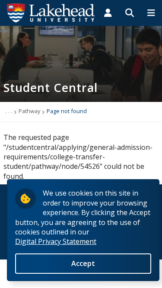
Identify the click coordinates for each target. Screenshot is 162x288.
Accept (83, 263)
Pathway (29, 111)
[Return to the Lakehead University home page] (51, 12)
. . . (9, 111)
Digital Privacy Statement (55, 241)
